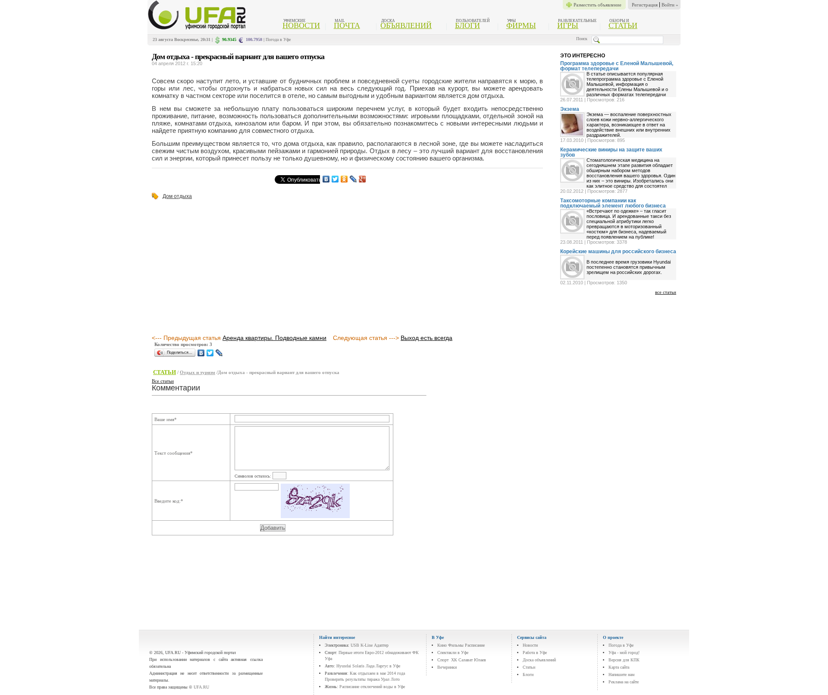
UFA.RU (201, 687)
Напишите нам (621, 674)
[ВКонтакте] (326, 179)
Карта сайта (618, 667)
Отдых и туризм (197, 372)
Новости (301, 25)
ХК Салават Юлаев (468, 659)
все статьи (665, 292)
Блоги (467, 25)
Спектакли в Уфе (452, 652)
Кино (442, 645)
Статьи (622, 25)
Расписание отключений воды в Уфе (372, 686)
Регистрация (645, 4)
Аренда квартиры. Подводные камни (274, 337)
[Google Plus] (362, 179)
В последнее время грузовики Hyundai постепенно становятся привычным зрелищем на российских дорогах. (628, 267)
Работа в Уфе (535, 652)
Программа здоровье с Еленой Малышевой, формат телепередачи (616, 66)
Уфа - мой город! (624, 652)
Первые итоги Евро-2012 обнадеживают (375, 652)
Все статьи (163, 381)
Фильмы (456, 645)
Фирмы (521, 25)
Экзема (569, 109)
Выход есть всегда (426, 337)
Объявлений (406, 25)
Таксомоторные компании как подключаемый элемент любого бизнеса (613, 203)
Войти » (670, 4)
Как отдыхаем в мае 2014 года (377, 673)
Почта (347, 25)
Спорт (442, 659)
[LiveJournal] (353, 179)
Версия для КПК (624, 659)
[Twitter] (335, 179)
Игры (567, 25)
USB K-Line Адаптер (370, 645)
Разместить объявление (597, 4)
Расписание (475, 645)
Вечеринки (447, 667)
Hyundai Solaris (350, 666)
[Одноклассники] (344, 179)
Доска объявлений (539, 659)
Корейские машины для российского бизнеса (618, 251)
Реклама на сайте (623, 681)
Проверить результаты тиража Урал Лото (362, 679)
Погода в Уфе (278, 39)
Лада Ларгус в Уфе (383, 666)
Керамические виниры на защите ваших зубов (611, 152)
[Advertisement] (224, 267)
